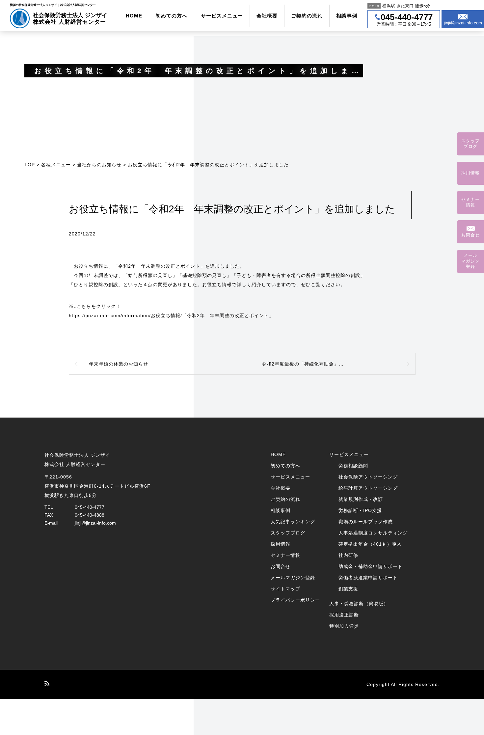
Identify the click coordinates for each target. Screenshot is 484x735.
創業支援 (348, 588)
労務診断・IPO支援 (360, 510)
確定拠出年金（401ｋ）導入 (370, 544)
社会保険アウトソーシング (368, 476)
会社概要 (267, 15)
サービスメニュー (222, 15)
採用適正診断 (344, 614)
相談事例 (346, 15)
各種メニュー (56, 164)
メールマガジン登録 (293, 577)
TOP (29, 164)
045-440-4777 (89, 507)
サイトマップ (285, 588)
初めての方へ (171, 15)
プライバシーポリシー (295, 600)
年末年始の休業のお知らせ (118, 364)
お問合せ (280, 566)
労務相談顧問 (353, 465)
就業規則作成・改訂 (360, 499)
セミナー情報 (285, 555)
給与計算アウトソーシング (368, 488)
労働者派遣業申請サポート (368, 577)
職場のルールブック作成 (365, 521)
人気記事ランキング (293, 521)
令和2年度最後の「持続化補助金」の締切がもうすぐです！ (327, 364)
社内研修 (348, 555)
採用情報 (280, 544)
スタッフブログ (288, 532)
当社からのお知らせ (99, 164)
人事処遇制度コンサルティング (373, 532)
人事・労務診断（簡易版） (359, 603)
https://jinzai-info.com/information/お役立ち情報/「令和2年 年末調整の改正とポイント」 (171, 315)
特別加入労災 (344, 626)
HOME (134, 15)
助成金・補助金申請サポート (370, 566)
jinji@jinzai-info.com (95, 523)
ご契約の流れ (307, 15)
